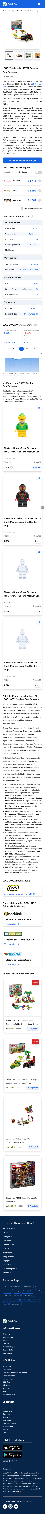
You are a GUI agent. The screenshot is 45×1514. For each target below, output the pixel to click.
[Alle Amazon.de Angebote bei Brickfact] (7, 200)
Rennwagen (27, 1286)
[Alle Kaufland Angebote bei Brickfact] (7, 180)
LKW (5, 1304)
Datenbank (7, 1369)
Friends (6, 1273)
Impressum (7, 1353)
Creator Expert (9, 1269)
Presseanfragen (9, 1347)
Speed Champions (10, 1245)
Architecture (8, 1229)
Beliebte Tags (11, 1280)
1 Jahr (21, 349)
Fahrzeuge (17, 1291)
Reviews (6, 1417)
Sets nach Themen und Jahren (15, 1372)
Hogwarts (7, 1291)
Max (40, 349)
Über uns (6, 1334)
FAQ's (5, 1340)
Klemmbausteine (9, 1423)
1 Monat (6, 349)
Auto (31, 1291)
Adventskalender (15, 1286)
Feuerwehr (7, 1300)
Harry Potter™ (8, 1257)
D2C (5, 1286)
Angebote (7, 1366)
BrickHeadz (7, 1253)
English (5, 1461)
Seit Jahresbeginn (31, 349)
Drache (39, 1291)
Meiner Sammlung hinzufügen (22, 160)
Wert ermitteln (9, 1394)
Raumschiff (7, 1295)
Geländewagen (35, 1300)
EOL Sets (6, 1382)
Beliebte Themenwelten (17, 1223)
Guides (5, 1408)
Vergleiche (7, 1420)
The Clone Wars (15, 1304)
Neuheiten (7, 1388)
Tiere (24, 1291)
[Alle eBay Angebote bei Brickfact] (7, 190)
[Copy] (32, 216)
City (4, 1233)
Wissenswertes (9, 1426)
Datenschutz (8, 1350)
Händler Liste (8, 1379)
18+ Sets (6, 1385)
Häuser (16, 1300)
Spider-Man (33, 234)
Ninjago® (6, 1261)
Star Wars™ (7, 1241)
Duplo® (6, 1249)
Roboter (16, 1295)
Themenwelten (9, 1376)
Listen (5, 1433)
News (5, 1391)
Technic (6, 1265)
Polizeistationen (27, 1295)
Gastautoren (8, 1337)
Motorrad (24, 1300)
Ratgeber (6, 1414)
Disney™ (6, 1237)
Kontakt (6, 1343)
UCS (36, 1286)
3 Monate (14, 349)
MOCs (5, 1429)
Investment (7, 1411)
